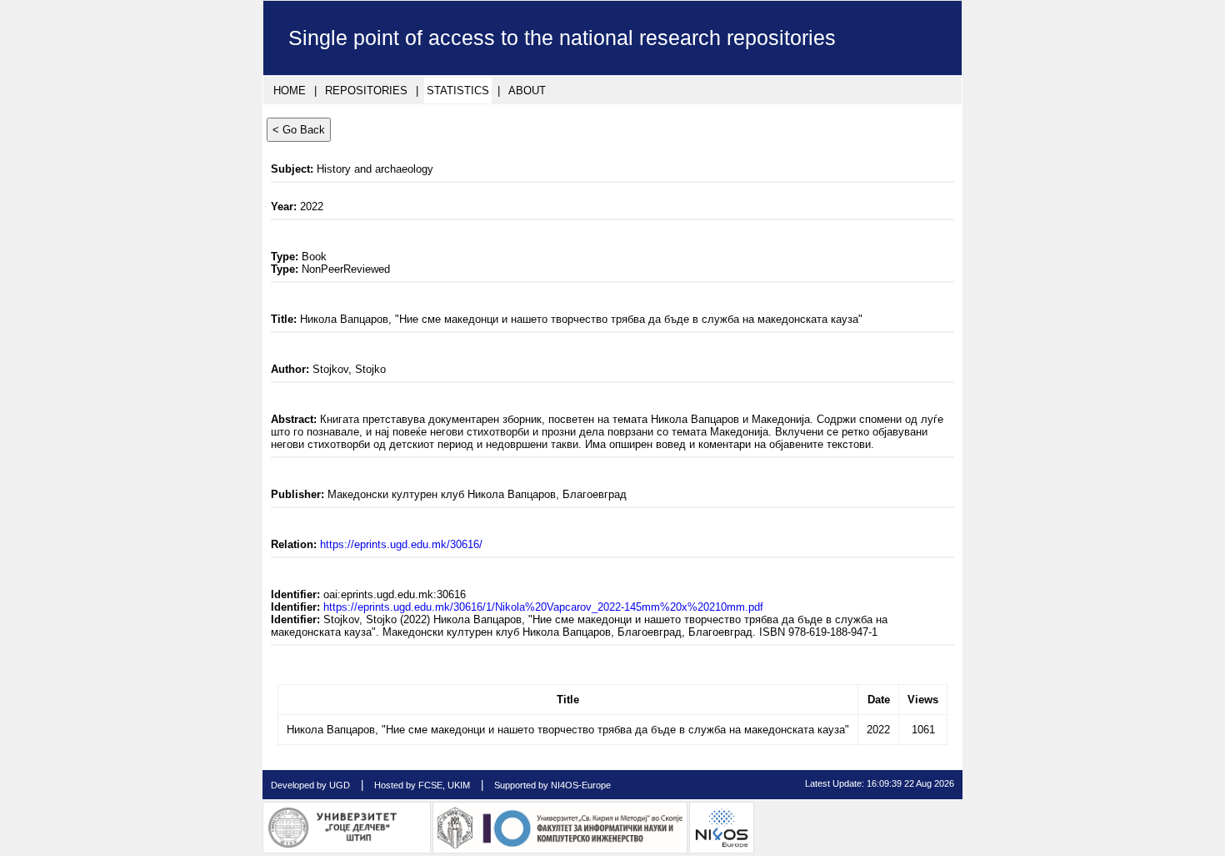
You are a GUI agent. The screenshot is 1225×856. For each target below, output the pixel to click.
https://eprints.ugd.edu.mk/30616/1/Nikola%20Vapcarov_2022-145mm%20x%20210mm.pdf (543, 607)
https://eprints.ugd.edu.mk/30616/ (401, 544)
